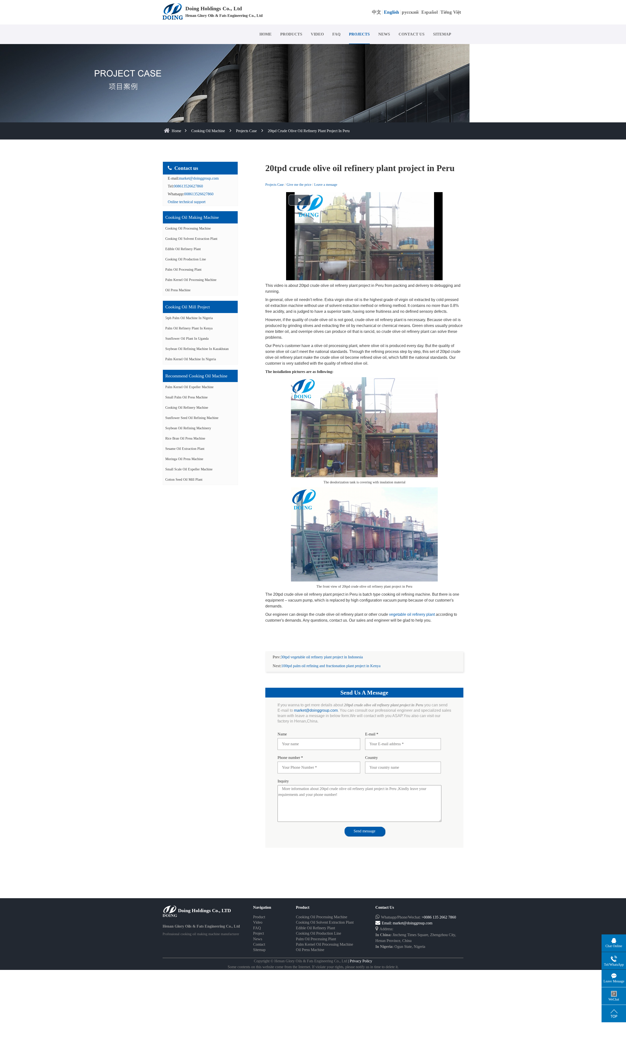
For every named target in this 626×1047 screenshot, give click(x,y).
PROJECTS (359, 34)
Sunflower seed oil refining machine (191, 418)
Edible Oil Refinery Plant (183, 249)
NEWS (384, 34)
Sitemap (259, 950)
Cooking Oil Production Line (185, 259)
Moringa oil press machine (184, 459)
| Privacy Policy (359, 961)
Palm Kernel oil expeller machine (189, 387)
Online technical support (186, 202)
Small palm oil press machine (186, 397)
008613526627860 (188, 186)
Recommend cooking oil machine (196, 375)
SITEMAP (442, 34)
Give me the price (299, 184)
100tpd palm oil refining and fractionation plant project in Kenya (330, 666)
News (257, 939)
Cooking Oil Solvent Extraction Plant (191, 239)
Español (429, 12)
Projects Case (246, 131)
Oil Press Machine (177, 290)
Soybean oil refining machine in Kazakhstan (197, 349)
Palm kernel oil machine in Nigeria (190, 359)
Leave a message (325, 184)
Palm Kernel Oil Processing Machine (190, 280)
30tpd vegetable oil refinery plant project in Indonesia (322, 657)
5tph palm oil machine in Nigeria (189, 318)
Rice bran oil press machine (185, 438)
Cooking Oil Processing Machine (188, 228)
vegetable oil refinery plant (412, 614)
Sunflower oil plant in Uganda (187, 338)
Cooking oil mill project (187, 306)
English (391, 12)
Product (259, 917)
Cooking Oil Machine (208, 131)
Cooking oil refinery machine (186, 407)
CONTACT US (412, 34)
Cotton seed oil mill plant (183, 479)
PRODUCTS (291, 34)
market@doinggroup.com (199, 178)
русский (410, 12)
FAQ (336, 34)
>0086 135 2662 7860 (439, 917)
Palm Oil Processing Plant (183, 269)
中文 (376, 12)
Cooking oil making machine (192, 217)
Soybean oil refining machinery (188, 428)
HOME (265, 34)
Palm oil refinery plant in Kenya (188, 328)
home (176, 131)
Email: (387, 923)
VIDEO (317, 34)
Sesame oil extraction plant (184, 449)
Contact (259, 944)
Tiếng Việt (450, 12)
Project (258, 933)
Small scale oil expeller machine (188, 469)
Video (257, 922)
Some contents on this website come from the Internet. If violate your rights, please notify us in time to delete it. (313, 967)
